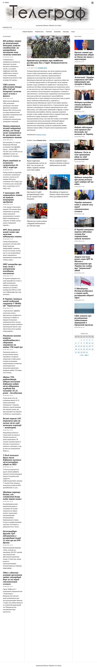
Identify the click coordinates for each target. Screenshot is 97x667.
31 (87, 352)
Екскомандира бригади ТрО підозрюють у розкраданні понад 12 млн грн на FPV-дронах (12, 537)
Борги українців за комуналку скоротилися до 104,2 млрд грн (12, 163)
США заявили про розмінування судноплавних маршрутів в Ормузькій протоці (83, 320)
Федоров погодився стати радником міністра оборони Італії (83, 105)
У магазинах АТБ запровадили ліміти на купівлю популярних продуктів (12, 197)
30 (84, 352)
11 (89, 343)
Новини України (27, 31)
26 (92, 349)
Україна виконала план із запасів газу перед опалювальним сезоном (83, 206)
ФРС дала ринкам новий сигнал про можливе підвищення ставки (12, 233)
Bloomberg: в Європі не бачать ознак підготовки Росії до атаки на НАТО (60, 194)
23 (84, 349)
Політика (49, 31)
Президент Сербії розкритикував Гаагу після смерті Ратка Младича (35, 195)
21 (79, 349)
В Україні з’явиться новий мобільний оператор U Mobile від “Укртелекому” (12, 302)
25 (89, 349)
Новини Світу (39, 31)
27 (76, 352)
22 (81, 349)
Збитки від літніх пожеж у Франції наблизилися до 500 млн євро (37, 223)
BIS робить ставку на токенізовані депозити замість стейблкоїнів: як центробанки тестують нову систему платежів (12, 48)
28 (79, 352)
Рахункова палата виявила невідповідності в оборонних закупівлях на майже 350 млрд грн (13, 341)
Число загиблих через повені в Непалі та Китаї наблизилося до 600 (59, 163)
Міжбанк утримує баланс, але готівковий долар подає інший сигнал (12, 495)
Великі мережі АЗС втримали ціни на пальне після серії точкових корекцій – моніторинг (12, 423)
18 (89, 346)
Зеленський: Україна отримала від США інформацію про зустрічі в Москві (84, 80)
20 (76, 349)
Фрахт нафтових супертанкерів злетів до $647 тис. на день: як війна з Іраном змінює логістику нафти (37, 165)
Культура (66, 31)
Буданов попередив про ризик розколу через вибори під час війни (84, 180)
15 (81, 346)
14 (79, 346)
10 (87, 343)
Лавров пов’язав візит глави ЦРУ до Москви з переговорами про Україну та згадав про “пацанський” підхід (83, 264)
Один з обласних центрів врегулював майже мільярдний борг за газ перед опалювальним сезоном (12, 578)
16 (84, 346)
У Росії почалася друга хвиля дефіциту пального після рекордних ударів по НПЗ (12, 459)
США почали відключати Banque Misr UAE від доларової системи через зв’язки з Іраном (12, 90)
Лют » (87, 355)
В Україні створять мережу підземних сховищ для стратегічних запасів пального (84, 234)
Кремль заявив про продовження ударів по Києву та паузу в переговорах (84, 55)
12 (92, 343)
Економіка (57, 31)
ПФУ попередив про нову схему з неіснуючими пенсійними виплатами (12, 268)
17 (87, 346)
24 (87, 349)
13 (76, 346)
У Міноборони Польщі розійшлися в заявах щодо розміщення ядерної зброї (84, 293)
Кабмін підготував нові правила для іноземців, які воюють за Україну (83, 130)
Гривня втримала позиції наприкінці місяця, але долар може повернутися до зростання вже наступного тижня (12, 131)
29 (81, 352)
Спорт (73, 31)
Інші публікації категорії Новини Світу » (59, 140)
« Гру (82, 355)
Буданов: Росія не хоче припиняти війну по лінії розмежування (82, 155)
